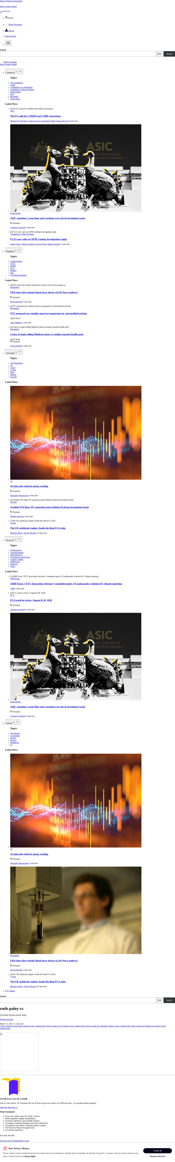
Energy (13, 738)
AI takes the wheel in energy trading (29, 486)
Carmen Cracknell (17, 227)
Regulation (10, 251)
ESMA (13, 266)
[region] (87, 1152)
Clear (159, 54)
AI (11, 365)
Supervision (15, 99)
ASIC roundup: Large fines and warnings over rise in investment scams (47, 218)
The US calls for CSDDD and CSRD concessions (35, 116)
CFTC (13, 264)
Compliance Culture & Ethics (22, 90)
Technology (10, 353)
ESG (12, 94)
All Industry (15, 733)
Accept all (157, 1151)
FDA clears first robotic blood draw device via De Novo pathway (44, 292)
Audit (12, 85)
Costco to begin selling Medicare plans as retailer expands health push (46, 334)
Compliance (10, 73)
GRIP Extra (15, 562)
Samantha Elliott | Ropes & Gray (55, 121)
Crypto (13, 370)
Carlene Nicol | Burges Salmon (47, 244)
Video (12, 566)
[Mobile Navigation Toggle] (8, 43)
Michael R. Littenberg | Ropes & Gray (25, 121)
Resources (10, 540)
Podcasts (13, 564)
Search (3, 50)
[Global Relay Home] (20, 1141)
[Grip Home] (5, 1141)
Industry (9, 723)
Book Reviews (16, 555)
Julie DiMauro (16, 323)
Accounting (15, 736)
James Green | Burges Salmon (22, 244)
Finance (13, 740)
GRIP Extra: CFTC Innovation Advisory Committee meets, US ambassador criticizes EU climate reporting (66, 583)
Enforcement (15, 92)
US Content (10, 991)
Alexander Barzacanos (19, 495)
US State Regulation (18, 275)
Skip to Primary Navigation (11, 1)
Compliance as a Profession (21, 87)
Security (13, 377)
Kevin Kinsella (16, 302)
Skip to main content (8, 6)
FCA (12, 268)
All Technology (16, 363)
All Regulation (16, 261)
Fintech (13, 375)
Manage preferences (158, 1156)
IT (11, 745)
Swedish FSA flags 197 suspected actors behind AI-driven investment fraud (49, 507)
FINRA (13, 271)
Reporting (14, 96)
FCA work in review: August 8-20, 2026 (31, 600)
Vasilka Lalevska (17, 516)
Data (12, 372)
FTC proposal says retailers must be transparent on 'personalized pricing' (48, 313)
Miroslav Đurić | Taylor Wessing (23, 533)
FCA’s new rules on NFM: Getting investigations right (38, 239)
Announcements (16, 552)
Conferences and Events (20, 557)
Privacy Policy (30, 1156)
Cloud (12, 368)
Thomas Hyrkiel (6, 1019)
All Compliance (16, 83)
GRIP (12, 588)
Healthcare (14, 743)
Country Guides (16, 559)
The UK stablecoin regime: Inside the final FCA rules (38, 528)
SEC (12, 273)
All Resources (16, 550)
